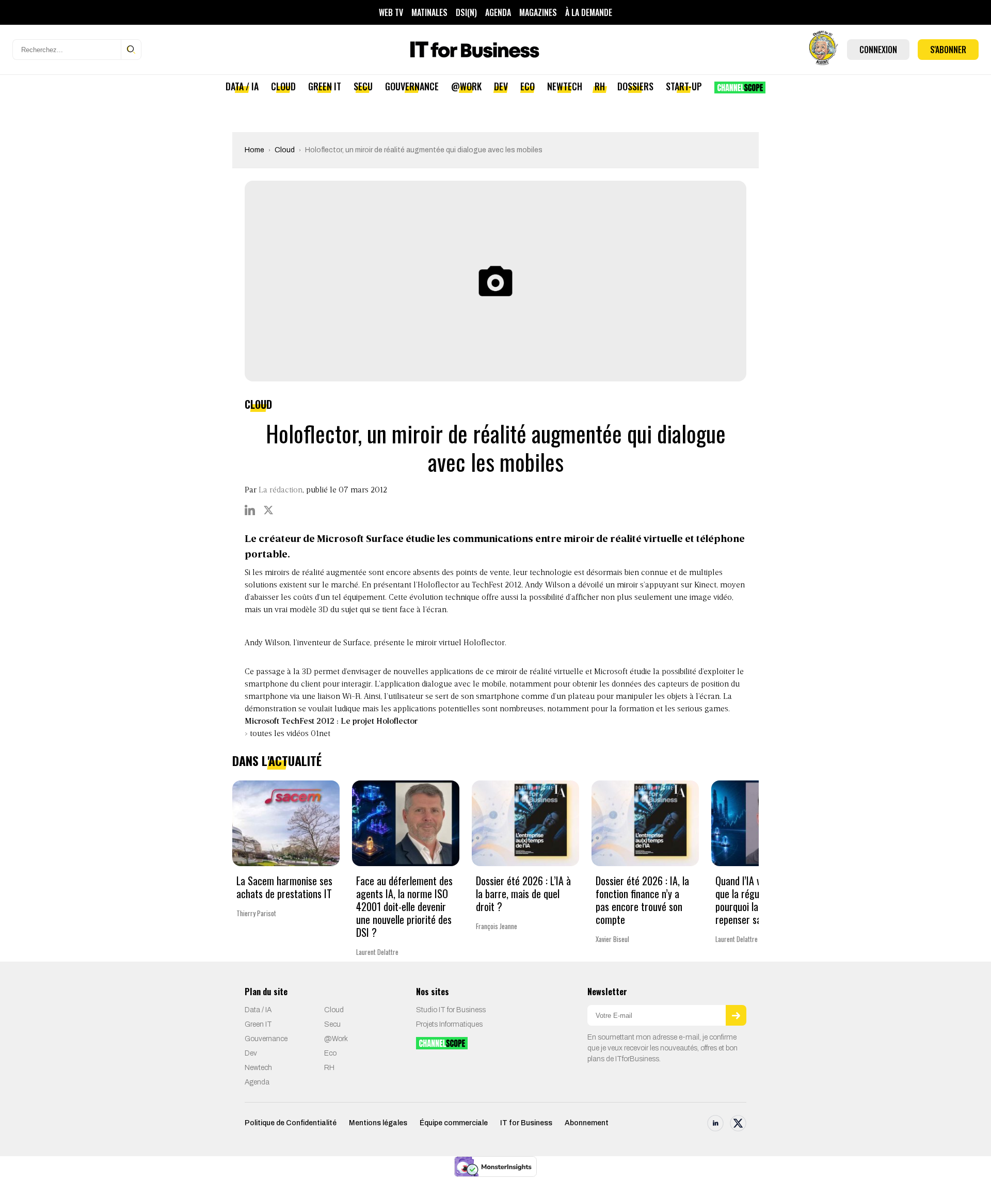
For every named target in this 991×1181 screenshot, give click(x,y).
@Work (466, 86)
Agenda (498, 12)
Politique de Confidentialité (291, 1123)
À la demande (588, 12)
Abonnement (587, 1123)
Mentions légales (378, 1123)
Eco (527, 86)
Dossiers (635, 86)
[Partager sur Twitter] (268, 510)
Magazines (538, 12)
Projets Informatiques (449, 1024)
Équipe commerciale (454, 1123)
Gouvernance (412, 86)
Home (254, 150)
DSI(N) (466, 12)
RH (600, 86)
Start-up (684, 86)
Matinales (429, 12)
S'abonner (948, 49)
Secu (363, 86)
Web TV (391, 12)
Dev (501, 86)
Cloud (283, 86)
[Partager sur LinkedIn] (250, 510)
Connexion (878, 49)
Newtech (564, 86)
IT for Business (526, 1123)
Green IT (324, 86)
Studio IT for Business (451, 1010)
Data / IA (242, 86)
